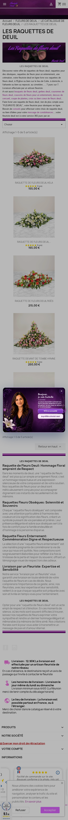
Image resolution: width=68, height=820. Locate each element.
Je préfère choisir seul (50, 416)
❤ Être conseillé (50, 411)
